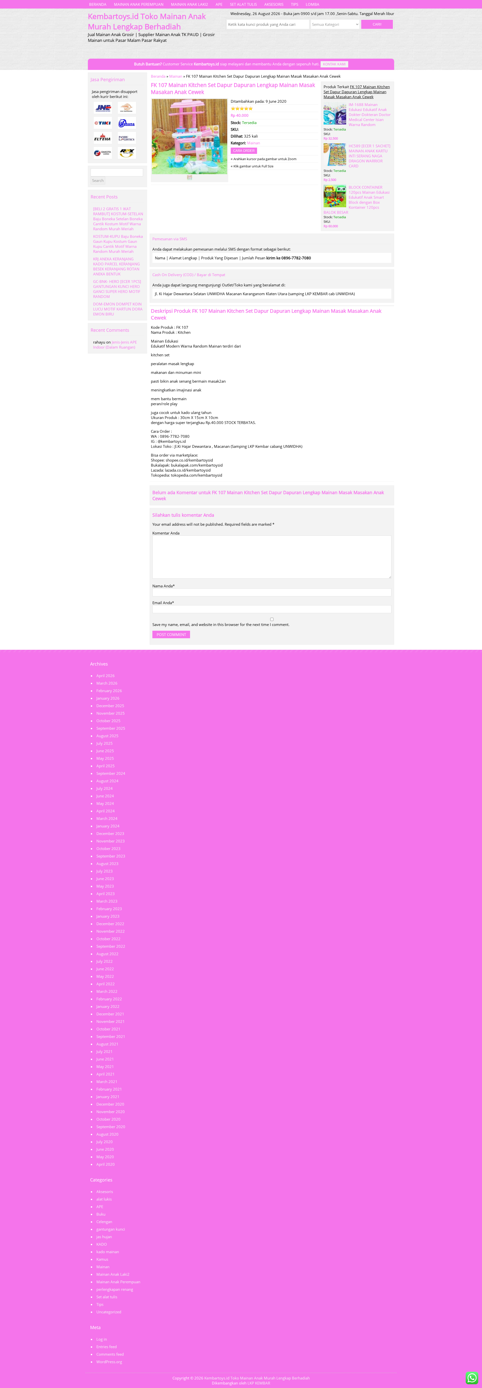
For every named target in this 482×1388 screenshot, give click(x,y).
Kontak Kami (334, 64)
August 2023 (107, 863)
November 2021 (110, 1021)
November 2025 (110, 713)
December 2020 (110, 1104)
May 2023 (105, 886)
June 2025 (105, 750)
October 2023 (108, 848)
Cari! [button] (377, 24)
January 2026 (107, 698)
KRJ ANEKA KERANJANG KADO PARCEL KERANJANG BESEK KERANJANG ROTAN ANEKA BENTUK (116, 266)
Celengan (104, 1221)
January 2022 (107, 1006)
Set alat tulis (243, 4)
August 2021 (107, 1043)
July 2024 (104, 788)
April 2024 (105, 810)
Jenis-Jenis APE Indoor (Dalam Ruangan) (115, 345)
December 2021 (110, 1013)
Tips (294, 4)
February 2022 (109, 998)
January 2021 (107, 1096)
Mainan (175, 76)
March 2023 (106, 901)
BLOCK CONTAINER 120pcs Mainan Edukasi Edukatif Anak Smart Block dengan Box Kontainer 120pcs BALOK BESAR (357, 200)
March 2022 (106, 991)
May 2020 (105, 1156)
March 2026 (106, 683)
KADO (101, 1244)
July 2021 (104, 1051)
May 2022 (105, 976)
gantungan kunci (110, 1229)
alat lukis (104, 1199)
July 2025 (104, 743)
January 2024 (107, 825)
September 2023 (110, 856)
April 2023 (105, 893)
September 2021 (110, 1036)
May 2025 (105, 758)
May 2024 (105, 803)
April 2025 (105, 765)
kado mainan (107, 1251)
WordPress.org (109, 1361)
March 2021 (106, 1081)
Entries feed (106, 1346)
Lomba (312, 4)
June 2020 (105, 1149)
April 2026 (105, 675)
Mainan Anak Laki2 (189, 4)
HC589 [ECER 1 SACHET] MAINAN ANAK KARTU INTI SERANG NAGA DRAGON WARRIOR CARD (369, 155)
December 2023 (110, 833)
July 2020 (104, 1141)
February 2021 (109, 1089)
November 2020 (110, 1111)
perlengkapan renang (114, 1289)
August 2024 (107, 780)
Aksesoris (273, 4)
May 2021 (105, 1066)
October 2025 (108, 720)
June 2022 (105, 968)
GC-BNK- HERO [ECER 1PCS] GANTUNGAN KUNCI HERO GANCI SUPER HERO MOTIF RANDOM (117, 289)
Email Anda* (163, 602)
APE (219, 4)
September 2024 (110, 773)
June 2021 (105, 1058)
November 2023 (110, 840)
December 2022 (110, 923)
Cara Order (244, 151)
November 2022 (110, 931)
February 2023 (109, 908)
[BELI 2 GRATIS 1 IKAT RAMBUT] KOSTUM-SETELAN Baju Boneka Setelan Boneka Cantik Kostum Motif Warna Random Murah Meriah (118, 218)
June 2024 (105, 795)
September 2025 (110, 728)
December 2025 (110, 705)
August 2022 (107, 953)
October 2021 (108, 1028)
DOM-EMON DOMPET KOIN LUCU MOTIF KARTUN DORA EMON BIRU (118, 308)
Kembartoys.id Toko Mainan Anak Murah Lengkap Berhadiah (257, 1377)
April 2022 (105, 983)
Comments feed (110, 1354)
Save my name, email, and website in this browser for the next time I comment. (220, 624)
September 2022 (110, 946)
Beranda (97, 4)
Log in (101, 1339)
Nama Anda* (163, 585)
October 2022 (108, 938)
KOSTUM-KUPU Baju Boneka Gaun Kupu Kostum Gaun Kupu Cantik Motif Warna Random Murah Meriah (118, 244)
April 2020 (105, 1164)
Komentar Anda (165, 533)
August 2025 (107, 735)
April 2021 (105, 1074)
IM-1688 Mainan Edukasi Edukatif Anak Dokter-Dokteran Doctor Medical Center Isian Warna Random (370, 114)
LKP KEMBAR (259, 1382)
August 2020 (107, 1134)
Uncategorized (108, 1311)
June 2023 (105, 878)
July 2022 (104, 961)
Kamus (102, 1259)
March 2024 (106, 818)
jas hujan (104, 1236)
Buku (100, 1214)
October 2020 (108, 1119)
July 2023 (104, 871)
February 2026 (109, 690)
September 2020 (110, 1126)
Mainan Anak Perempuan (138, 4)
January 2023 (107, 916)
